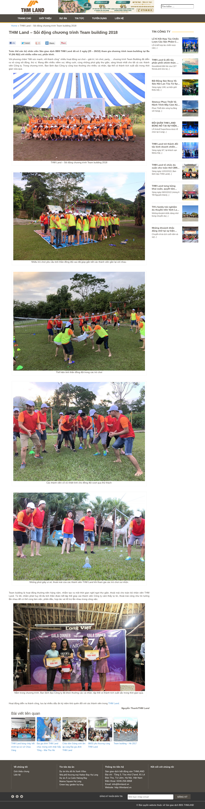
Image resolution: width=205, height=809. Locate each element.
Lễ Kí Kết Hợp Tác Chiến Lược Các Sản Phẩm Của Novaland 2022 (165, 42)
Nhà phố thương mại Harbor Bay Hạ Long (78, 775)
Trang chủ (24, 18)
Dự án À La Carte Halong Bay (73, 778)
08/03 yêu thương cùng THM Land (99, 745)
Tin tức (79, 18)
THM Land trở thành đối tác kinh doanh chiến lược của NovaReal (165, 147)
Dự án (63, 18)
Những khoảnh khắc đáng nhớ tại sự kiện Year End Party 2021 (163, 231)
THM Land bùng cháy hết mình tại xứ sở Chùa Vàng (23, 746)
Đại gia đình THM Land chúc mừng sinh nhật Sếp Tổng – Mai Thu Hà (49, 746)
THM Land (113, 703)
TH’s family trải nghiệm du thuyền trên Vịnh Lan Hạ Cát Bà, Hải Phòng (165, 210)
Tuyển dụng (99, 18)
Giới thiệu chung (21, 771)
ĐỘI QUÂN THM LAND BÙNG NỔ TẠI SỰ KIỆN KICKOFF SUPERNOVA (164, 126)
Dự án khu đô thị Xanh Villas (72, 771)
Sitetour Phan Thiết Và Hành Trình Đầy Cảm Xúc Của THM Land (165, 105)
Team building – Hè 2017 (125, 743)
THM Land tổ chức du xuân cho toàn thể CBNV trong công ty (165, 168)
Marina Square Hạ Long (70, 781)
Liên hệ (119, 18)
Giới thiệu (45, 18)
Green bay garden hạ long (71, 784)
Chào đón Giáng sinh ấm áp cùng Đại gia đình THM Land (73, 746)
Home (14, 25)
